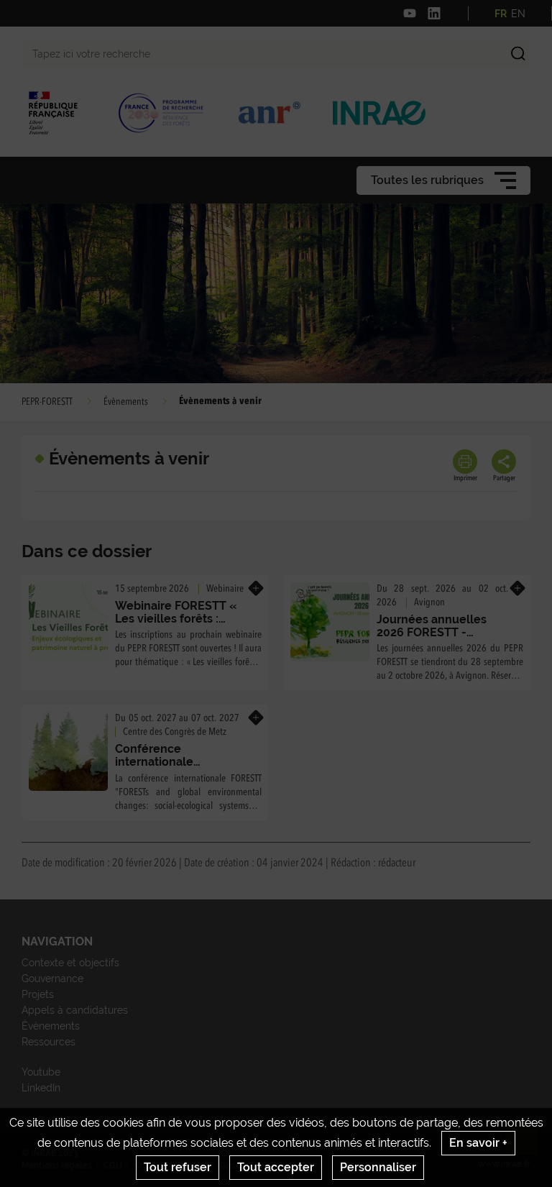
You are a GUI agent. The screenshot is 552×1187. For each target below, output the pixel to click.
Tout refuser (177, 1167)
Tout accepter (275, 1167)
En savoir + (478, 1143)
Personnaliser (378, 1167)
